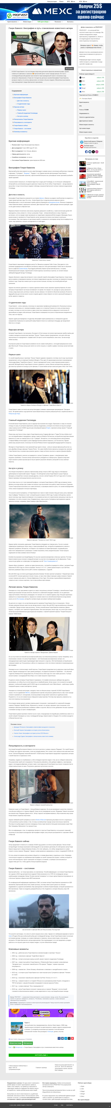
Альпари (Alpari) (87, 98)
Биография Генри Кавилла (22, 97)
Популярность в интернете (23, 122)
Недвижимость (84, 113)
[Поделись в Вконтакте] (62, 1038)
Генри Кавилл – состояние (22, 128)
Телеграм (50, 1031)
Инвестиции (27, 21)
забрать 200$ (100, 84)
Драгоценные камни (86, 121)
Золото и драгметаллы (86, 117)
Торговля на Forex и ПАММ (88, 95)
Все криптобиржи (83, 1099)
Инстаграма (20, 599)
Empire (48, 428)
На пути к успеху (22, 116)
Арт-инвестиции (84, 128)
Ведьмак (26, 173)
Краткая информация (21, 94)
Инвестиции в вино (85, 132)
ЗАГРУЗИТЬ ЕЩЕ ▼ (41, 1055)
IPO (80, 106)
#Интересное (28, 1043)
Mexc (83, 91)
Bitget (83, 84)
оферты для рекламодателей (25, 1099)
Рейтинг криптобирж (86, 74)
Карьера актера (19, 107)
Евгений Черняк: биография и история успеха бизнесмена (31, 730)
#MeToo (27, 692)
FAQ (62, 1105)
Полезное (58, 21)
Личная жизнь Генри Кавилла (23, 119)
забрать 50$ (100, 81)
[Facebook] (86, 151)
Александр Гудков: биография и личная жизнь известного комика (33, 736)
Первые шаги (21, 110)
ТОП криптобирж (43, 21)
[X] (93, 151)
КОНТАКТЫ (69, 1105)
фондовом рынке (54, 202)
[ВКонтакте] (89, 151)
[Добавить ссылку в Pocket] (72, 1038)
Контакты (70, 21)
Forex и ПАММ (83, 109)
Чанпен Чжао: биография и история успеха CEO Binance (31, 733)
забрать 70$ (100, 77)
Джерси (41, 198)
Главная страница (41, 1067)
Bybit (83, 77)
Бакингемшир (23, 268)
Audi (10, 936)
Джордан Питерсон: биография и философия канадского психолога (34, 727)
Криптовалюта (12, 21)
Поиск (61, 1)
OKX (83, 81)
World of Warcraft (41, 819)
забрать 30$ (100, 88)
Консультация (52, 1)
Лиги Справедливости (50, 561)
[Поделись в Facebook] (59, 1038)
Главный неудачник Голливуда (27, 113)
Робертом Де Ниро (14, 413)
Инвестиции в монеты (86, 124)
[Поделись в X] (69, 1038)
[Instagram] (96, 151)
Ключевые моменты (20, 131)
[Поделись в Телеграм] (65, 1038)
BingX (84, 88)
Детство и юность (23, 100)
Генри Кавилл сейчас (21, 125)
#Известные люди (15, 1043)
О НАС (56, 1105)
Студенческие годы (23, 104)
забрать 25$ (100, 91)
